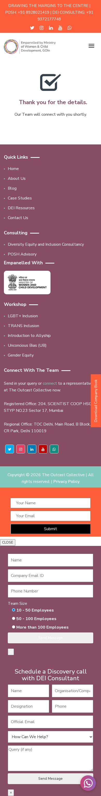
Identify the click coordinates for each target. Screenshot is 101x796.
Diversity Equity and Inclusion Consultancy (46, 244)
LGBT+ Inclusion (23, 316)
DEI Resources (21, 208)
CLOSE (7, 542)
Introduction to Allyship (29, 335)
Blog (12, 188)
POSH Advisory (22, 254)
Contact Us (18, 218)
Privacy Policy (66, 481)
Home (13, 169)
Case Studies (20, 198)
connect (50, 383)
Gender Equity (21, 355)
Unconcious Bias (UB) (27, 345)
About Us (17, 178)
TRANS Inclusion (23, 326)
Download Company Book (95, 400)
